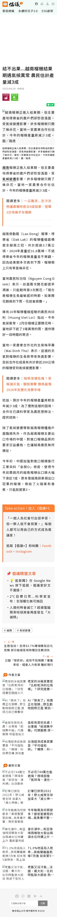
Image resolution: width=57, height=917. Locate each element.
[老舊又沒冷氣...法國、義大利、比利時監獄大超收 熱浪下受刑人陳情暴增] (14, 873)
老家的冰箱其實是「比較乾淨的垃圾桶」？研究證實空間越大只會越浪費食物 (40, 685)
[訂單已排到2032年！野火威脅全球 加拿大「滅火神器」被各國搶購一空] (14, 797)
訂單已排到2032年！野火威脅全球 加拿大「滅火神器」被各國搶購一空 (40, 795)
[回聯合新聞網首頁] (5, 4)
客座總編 (8, 11)
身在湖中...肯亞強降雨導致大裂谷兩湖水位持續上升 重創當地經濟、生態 (41, 833)
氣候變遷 (25, 630)
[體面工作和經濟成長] (6, 98)
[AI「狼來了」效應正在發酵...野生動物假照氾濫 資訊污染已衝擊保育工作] (14, 706)
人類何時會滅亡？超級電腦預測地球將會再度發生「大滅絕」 (30, 612)
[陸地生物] (14, 98)
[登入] (47, 3)
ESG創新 (47, 11)
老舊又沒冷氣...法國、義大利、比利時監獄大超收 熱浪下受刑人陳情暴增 (41, 871)
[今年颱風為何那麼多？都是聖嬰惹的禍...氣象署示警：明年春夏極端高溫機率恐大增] (14, 816)
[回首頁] (12, 4)
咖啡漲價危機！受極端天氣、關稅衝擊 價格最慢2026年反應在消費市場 (28, 384)
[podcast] (42, 3)
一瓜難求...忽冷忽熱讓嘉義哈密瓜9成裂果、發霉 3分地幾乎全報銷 (28, 206)
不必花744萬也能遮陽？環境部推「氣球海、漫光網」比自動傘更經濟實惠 (40, 776)
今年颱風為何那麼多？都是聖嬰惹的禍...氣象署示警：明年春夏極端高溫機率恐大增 (40, 814)
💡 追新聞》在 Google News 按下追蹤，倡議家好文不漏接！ (30, 585)
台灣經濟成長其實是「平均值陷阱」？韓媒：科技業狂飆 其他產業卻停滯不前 (41, 745)
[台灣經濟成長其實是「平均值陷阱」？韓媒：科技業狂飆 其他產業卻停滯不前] (14, 747)
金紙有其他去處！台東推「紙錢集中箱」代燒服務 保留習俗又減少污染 (41, 726)
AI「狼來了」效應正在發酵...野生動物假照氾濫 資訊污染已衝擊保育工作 (41, 704)
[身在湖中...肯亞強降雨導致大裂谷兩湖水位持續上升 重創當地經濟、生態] (14, 835)
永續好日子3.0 (28, 11)
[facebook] (36, 3)
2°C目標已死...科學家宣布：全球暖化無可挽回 (30, 598)
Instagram (24, 551)
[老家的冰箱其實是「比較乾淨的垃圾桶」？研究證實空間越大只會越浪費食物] (14, 687)
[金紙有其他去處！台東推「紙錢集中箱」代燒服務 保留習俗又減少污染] (14, 728)
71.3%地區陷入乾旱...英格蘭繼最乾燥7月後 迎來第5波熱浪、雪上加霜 (41, 852)
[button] (53, 3)
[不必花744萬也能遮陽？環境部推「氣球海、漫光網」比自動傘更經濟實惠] (14, 778)
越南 (9, 630)
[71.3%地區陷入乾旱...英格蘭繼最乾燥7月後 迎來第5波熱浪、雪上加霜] (14, 854)
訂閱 (43, 903)
